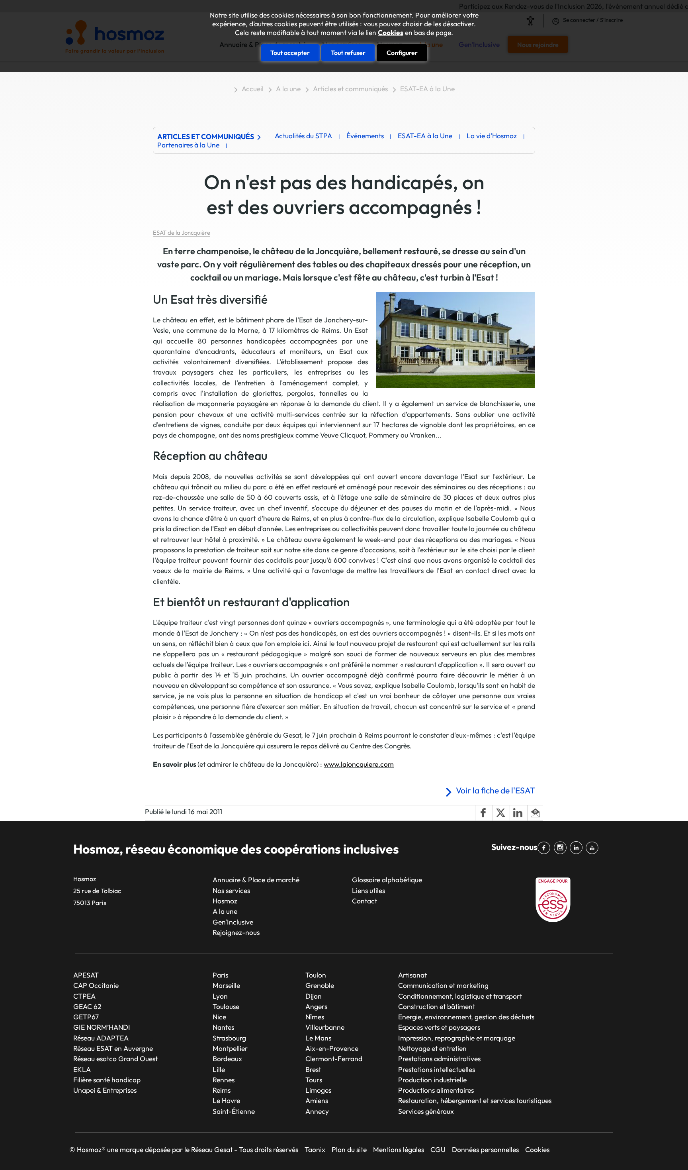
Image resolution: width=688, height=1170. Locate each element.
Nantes (223, 1027)
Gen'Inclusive (233, 922)
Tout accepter (290, 53)
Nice (219, 1016)
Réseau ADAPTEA (101, 1037)
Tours (313, 1079)
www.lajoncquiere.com (359, 764)
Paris (220, 975)
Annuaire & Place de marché (256, 879)
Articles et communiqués (350, 88)
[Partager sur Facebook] (484, 813)
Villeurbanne (324, 1027)
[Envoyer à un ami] (535, 813)
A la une (288, 88)
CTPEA (84, 996)
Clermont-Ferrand (333, 1058)
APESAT (86, 975)
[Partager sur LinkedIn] (518, 813)
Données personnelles (485, 1149)
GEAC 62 (87, 1006)
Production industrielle (432, 1079)
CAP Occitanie (96, 985)
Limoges (318, 1090)
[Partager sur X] (501, 813)
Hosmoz (225, 900)
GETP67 (86, 1016)
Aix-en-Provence (331, 1048)
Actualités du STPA (303, 135)
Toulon (315, 975)
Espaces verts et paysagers (439, 1027)
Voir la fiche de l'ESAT (495, 790)
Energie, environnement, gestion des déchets (466, 1016)
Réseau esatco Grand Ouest (115, 1058)
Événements (365, 135)
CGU (438, 1149)
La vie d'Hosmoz (492, 135)
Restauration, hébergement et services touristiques (474, 1100)
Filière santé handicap (107, 1079)
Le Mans (318, 1037)
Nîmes (314, 1016)
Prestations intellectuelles (436, 1069)
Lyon (220, 996)
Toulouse (226, 1006)
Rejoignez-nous (236, 932)
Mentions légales (398, 1149)
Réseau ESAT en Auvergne (113, 1048)
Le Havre (226, 1100)
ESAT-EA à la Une (427, 88)
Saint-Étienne (234, 1111)
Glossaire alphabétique (387, 879)
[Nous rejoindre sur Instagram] (561, 848)
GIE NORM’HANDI (101, 1027)
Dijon (313, 996)
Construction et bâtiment (436, 1006)
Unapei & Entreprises (105, 1090)
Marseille (226, 985)
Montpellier (230, 1048)
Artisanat (412, 975)
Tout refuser (348, 53)
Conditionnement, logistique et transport (460, 996)
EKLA (82, 1069)
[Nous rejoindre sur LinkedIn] (578, 848)
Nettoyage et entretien (432, 1048)
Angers (316, 1006)
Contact (364, 900)
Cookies (390, 32)
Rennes (224, 1079)
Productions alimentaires (436, 1090)
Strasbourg (229, 1037)
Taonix (315, 1149)
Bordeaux (227, 1058)
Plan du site (349, 1149)
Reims (222, 1090)
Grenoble (319, 985)
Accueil (253, 88)
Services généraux (426, 1111)
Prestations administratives (439, 1058)
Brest (313, 1069)
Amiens (316, 1100)
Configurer (402, 53)
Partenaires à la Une (188, 144)
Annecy (317, 1111)
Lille (219, 1069)
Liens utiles (368, 890)
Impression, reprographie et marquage (456, 1037)
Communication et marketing (443, 985)
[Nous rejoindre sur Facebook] (545, 848)
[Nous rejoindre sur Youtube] (594, 848)
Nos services (231, 890)
